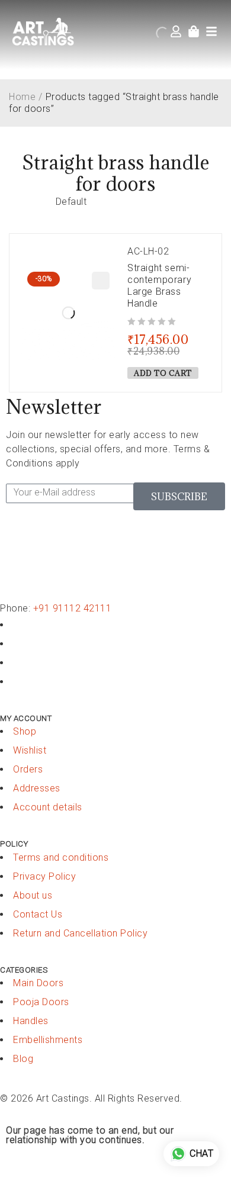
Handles (31, 1020)
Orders (28, 769)
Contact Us (37, 914)
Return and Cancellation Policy (80, 933)
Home (22, 96)
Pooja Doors (41, 1002)
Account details (47, 807)
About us (32, 895)
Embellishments (47, 1039)
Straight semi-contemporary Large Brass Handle (159, 285)
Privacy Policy (44, 876)
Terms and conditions (60, 857)
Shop (24, 731)
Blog (23, 1058)
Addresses (36, 788)
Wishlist (29, 750)
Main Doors (38, 983)
